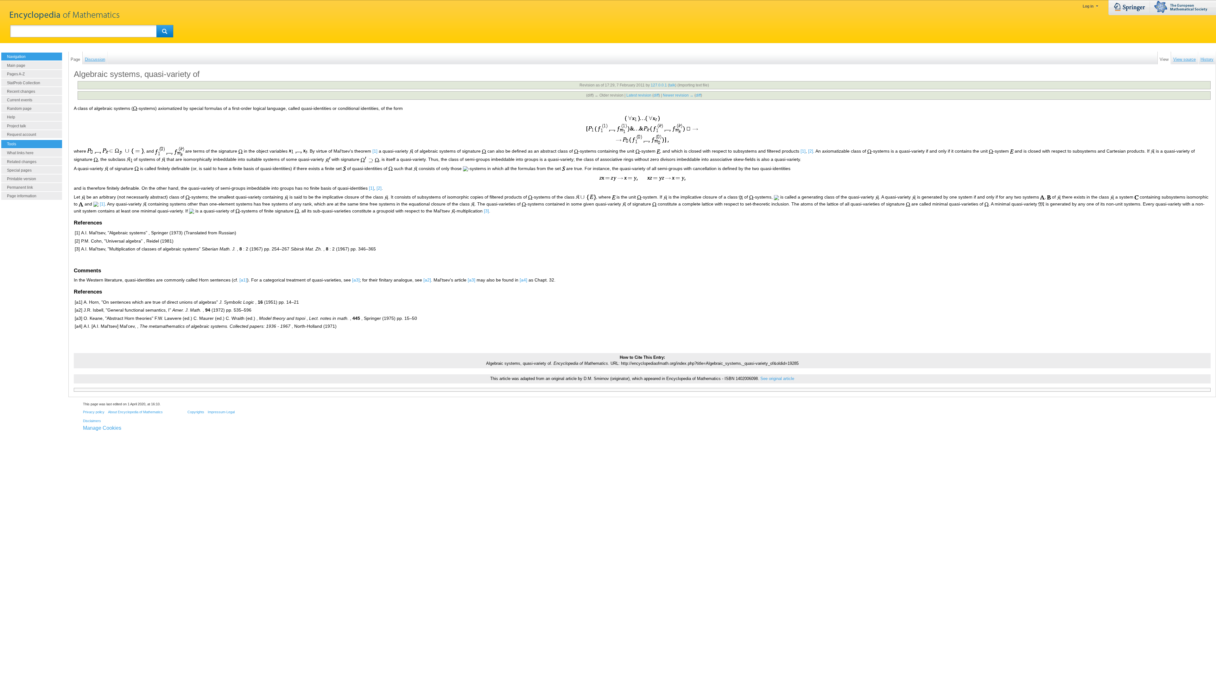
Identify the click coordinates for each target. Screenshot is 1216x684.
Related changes (21, 162)
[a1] (243, 279)
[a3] (356, 279)
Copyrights (195, 412)
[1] (374, 151)
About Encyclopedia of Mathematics (135, 412)
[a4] (523, 279)
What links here (20, 153)
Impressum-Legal (221, 412)
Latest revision (638, 95)
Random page (19, 108)
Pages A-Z (16, 74)
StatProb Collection (23, 83)
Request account (21, 134)
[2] (810, 151)
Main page (16, 65)
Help (11, 117)
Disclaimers (92, 421)
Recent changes (21, 91)
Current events (19, 100)
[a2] (427, 279)
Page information (21, 196)
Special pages (19, 170)
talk (672, 85)
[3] (486, 210)
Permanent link (20, 187)
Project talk (16, 126)
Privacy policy (93, 412)
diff (656, 95)
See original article (777, 379)
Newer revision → (678, 95)
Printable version (21, 179)
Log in (1088, 6)
